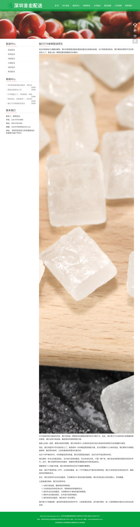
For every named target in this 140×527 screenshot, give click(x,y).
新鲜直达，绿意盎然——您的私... (20, 99)
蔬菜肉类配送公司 (15, 90)
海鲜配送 (11, 59)
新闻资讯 (86, 6)
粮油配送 (11, 72)
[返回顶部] (135, 41)
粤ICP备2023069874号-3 (92, 516)
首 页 (57, 6)
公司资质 (118, 6)
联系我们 (128, 6)
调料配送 (11, 67)
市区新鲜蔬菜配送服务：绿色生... (20, 85)
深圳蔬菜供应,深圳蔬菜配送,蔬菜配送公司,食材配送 (70, 522)
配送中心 (76, 6)
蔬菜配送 (11, 50)
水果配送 (11, 63)
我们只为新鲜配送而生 (16, 103)
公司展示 (97, 6)
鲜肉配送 (11, 54)
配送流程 (107, 6)
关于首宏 (65, 6)
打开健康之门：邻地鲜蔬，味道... (20, 94)
